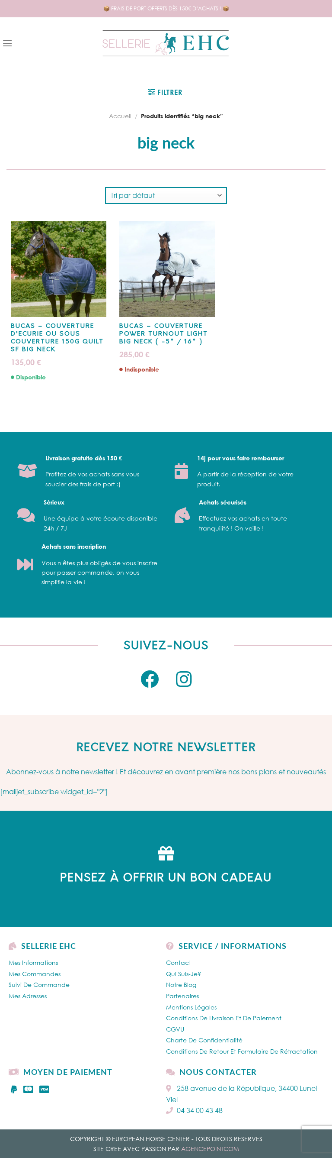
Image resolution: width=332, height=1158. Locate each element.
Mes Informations (33, 962)
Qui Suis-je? (183, 973)
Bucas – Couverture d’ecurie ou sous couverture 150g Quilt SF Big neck (57, 338)
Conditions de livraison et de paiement (223, 1018)
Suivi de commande (39, 984)
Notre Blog (181, 984)
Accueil (120, 116)
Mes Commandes (35, 973)
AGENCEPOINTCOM (210, 1148)
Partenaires (182, 996)
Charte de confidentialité (204, 1040)
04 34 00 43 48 (200, 1110)
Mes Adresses (28, 996)
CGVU (175, 1029)
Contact (178, 962)
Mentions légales (191, 1007)
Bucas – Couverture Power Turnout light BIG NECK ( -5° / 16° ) (163, 334)
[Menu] (7, 43)
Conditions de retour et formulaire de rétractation (242, 1051)
